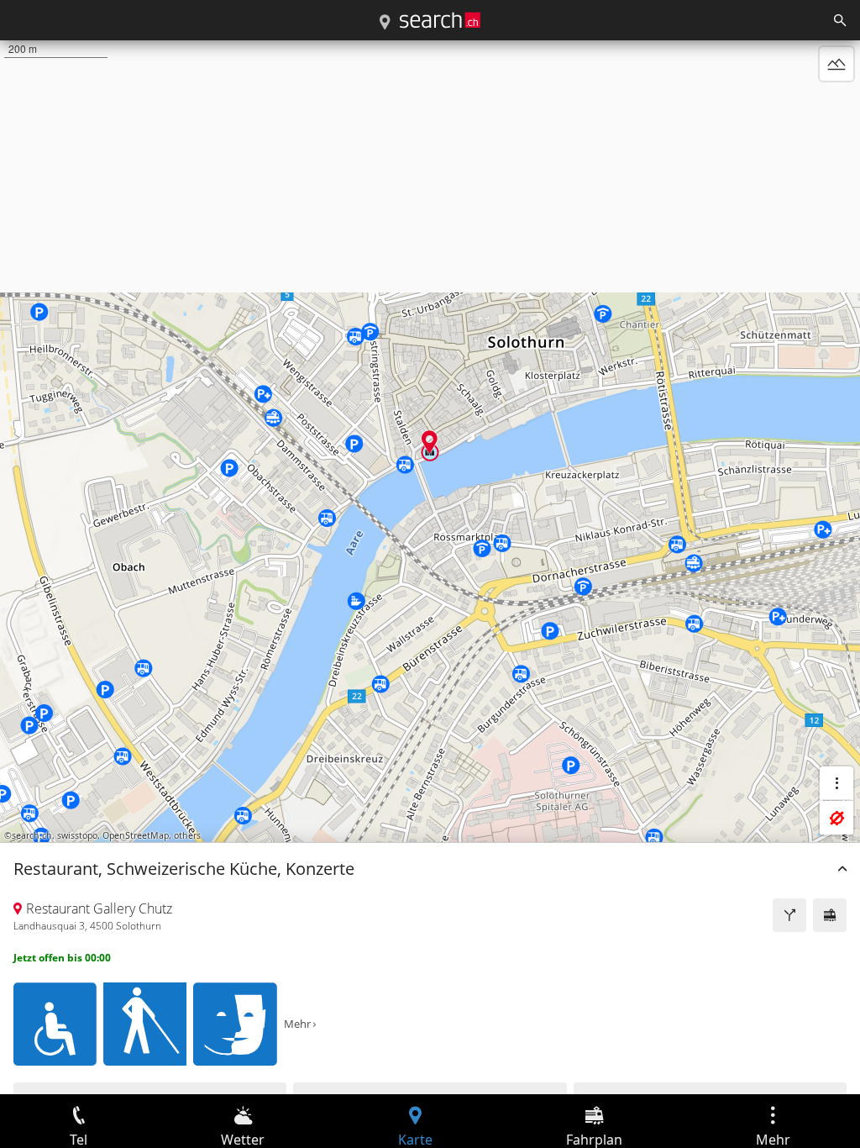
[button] (430, 441)
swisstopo (77, 835)
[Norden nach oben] (836, 104)
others (187, 835)
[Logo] (440, 20)
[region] (430, 567)
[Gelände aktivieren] (836, 64)
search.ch (32, 835)
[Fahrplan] (830, 915)
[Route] (789, 915)
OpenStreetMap (135, 835)
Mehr (297, 1023)
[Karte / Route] (385, 22)
